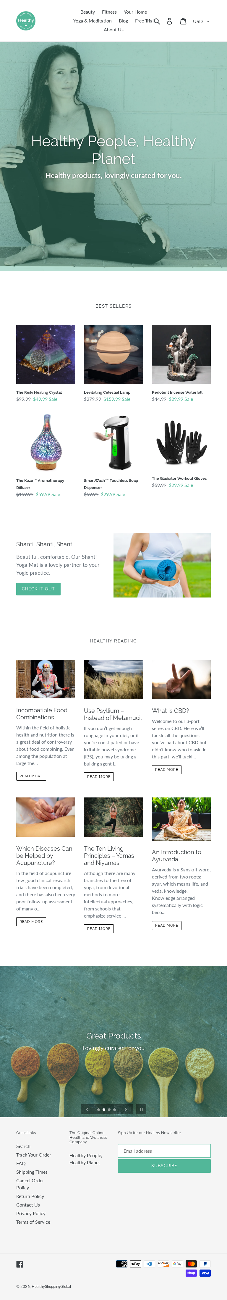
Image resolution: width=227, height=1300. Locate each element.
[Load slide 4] (115, 1110)
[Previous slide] (87, 1109)
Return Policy (30, 1196)
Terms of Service (33, 1222)
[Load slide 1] (99, 1110)
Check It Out (38, 589)
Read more (31, 776)
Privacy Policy (31, 1213)
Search (23, 1146)
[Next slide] (125, 1109)
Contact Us (28, 1204)
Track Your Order (33, 1154)
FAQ (21, 1163)
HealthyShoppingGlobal (51, 1286)
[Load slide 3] (109, 1110)
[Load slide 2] (104, 1110)
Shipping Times (32, 1172)
